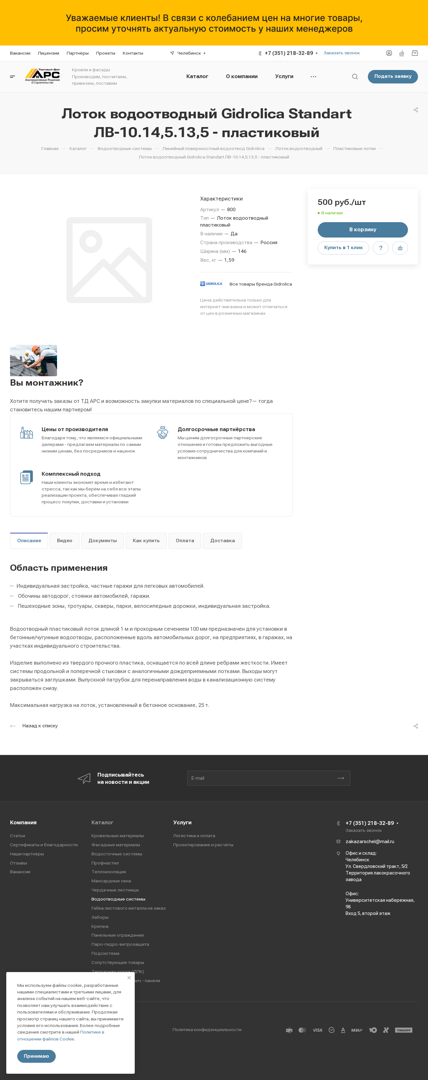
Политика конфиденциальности (207, 1029)
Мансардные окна (111, 880)
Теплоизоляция (108, 871)
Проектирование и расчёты (203, 844)
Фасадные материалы (115, 844)
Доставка (222, 540)
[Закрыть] (129, 977)
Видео (64, 540)
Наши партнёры (27, 853)
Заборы (99, 917)
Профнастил (105, 862)
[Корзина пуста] (414, 53)
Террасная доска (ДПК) (117, 971)
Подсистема (105, 953)
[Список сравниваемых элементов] (401, 53)
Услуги (182, 823)
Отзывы (18, 862)
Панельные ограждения (117, 935)
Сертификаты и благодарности (44, 844)
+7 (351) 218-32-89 (289, 53)
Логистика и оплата (194, 835)
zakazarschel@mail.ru (370, 841)
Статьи (17, 835)
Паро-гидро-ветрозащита (120, 944)
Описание (29, 540)
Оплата (185, 540)
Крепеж (100, 926)
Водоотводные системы (118, 898)
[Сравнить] (400, 247)
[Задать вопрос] (381, 247)
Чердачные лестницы (115, 889)
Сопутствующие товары (117, 962)
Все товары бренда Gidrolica (261, 283)
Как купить (146, 540)
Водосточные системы (116, 853)
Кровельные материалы (117, 835)
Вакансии (20, 871)
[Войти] (389, 53)
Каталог (102, 823)
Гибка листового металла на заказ (128, 908)
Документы (102, 540)
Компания (23, 823)
